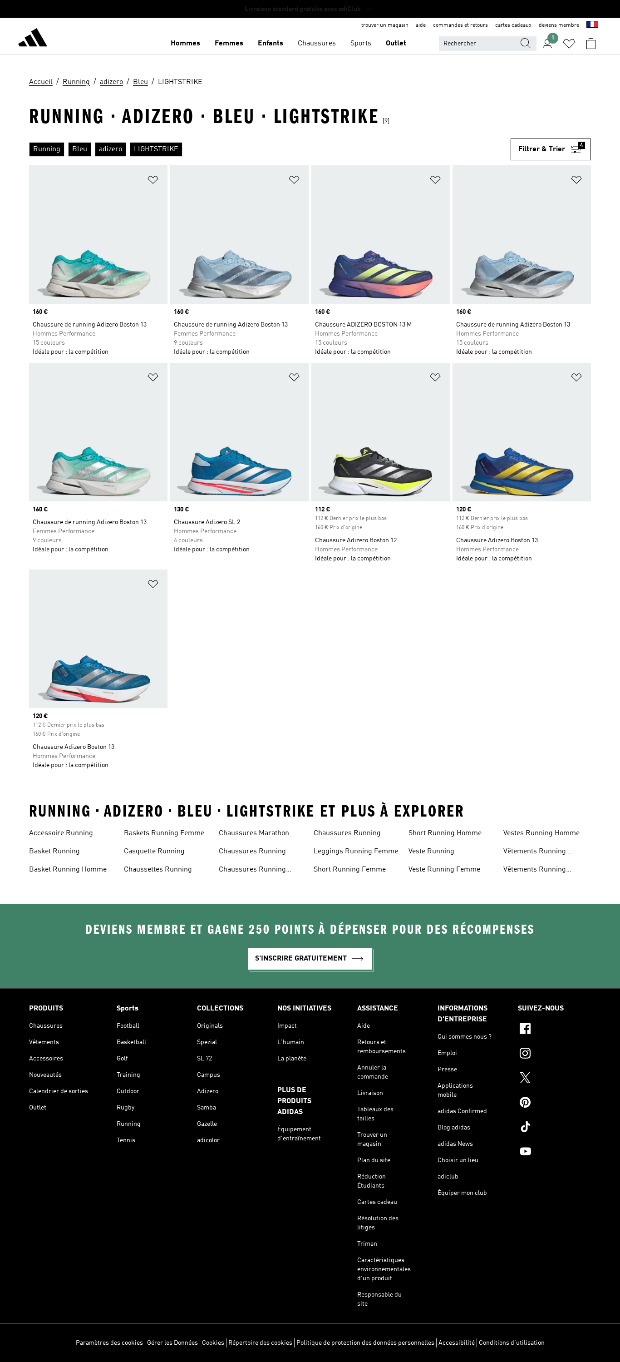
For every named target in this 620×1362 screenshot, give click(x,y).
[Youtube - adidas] (554, 1152)
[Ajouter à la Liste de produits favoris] (153, 181)
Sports (360, 43)
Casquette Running (154, 851)
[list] (270, 149)
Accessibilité (456, 1343)
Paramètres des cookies (109, 1343)
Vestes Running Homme (541, 833)
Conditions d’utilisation (512, 1343)
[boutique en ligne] (32, 39)
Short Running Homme (445, 833)
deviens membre (559, 25)
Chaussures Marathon (254, 833)
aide (421, 25)
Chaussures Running (252, 851)
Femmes (229, 43)
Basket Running (54, 851)
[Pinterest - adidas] (554, 1103)
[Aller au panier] (591, 43)
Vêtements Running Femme (534, 852)
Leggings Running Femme (356, 851)
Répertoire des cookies (260, 1343)
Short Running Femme (350, 869)
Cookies (213, 1343)
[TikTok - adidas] (554, 1128)
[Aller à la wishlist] (569, 43)
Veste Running (431, 851)
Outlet (396, 43)
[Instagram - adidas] (554, 1054)
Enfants (270, 43)
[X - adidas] (554, 1079)
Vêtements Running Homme (534, 870)
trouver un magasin (384, 25)
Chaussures (317, 43)
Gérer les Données (172, 1343)
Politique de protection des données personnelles (365, 1343)
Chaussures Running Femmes (252, 870)
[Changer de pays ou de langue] (592, 25)
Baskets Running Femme (164, 833)
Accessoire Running (61, 833)
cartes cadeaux (513, 25)
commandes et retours (460, 25)
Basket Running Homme (68, 869)
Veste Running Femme (444, 869)
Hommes (185, 43)
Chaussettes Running (158, 869)
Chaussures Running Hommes (347, 834)
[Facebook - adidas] (554, 1030)
